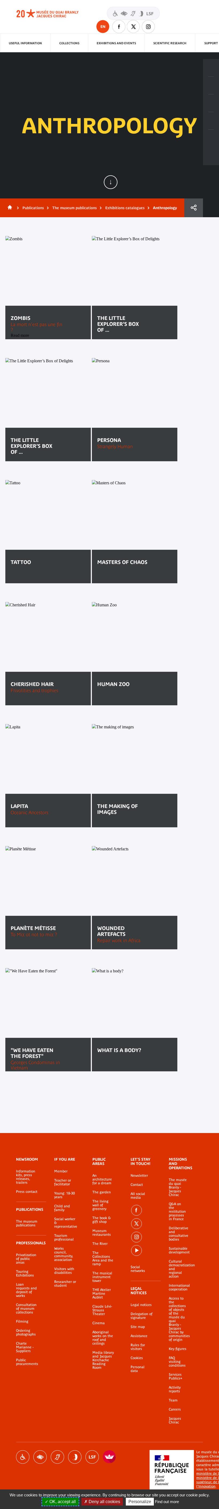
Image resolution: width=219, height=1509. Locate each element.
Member (61, 1171)
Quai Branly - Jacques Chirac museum (53, 13)
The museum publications (74, 208)
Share (193, 207)
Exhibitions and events (116, 43)
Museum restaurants (101, 1233)
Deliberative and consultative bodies (178, 1233)
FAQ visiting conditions (177, 1361)
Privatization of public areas (26, 1258)
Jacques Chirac (175, 1420)
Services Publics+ (175, 1376)
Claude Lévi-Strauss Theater (102, 1310)
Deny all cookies (104, 1501)
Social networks (138, 1269)
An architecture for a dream (102, 1179)
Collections (69, 43)
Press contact (26, 1192)
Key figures (177, 1349)
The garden (101, 1192)
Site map (138, 1327)
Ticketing (211, 68)
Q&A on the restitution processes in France (177, 1211)
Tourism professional (64, 1237)
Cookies (137, 1358)
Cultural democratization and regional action (178, 1269)
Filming (22, 1321)
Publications (33, 208)
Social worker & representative (65, 1222)
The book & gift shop (101, 1220)
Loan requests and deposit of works (26, 1290)
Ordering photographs (26, 1332)
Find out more (167, 1501)
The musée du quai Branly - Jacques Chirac (178, 1187)
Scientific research (169, 43)
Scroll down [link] (111, 182)
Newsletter (139, 1176)
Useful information (25, 43)
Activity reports (175, 1389)
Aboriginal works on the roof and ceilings (102, 1337)
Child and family (62, 1208)
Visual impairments (40, 1457)
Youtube (136, 1250)
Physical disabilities (22, 1457)
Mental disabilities (74, 1457)
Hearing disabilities (57, 1457)
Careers (175, 1409)
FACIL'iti (109, 1457)
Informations (211, 85)
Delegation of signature (141, 1316)
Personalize (139, 1501)
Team (173, 1400)
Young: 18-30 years (64, 1195)
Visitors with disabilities (133, 13)
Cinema (98, 1323)
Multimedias (211, 121)
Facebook (119, 26)
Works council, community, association (63, 1254)
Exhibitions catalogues (124, 208)
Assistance (139, 1336)
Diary (211, 103)
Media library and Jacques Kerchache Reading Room (103, 1360)
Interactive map (211, 138)
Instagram (148, 26)
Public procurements (27, 1362)
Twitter (133, 26)
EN (102, 26)
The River (100, 1244)
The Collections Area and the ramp (102, 1258)
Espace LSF (92, 1457)
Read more (28, 578)
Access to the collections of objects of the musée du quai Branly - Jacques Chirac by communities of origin (178, 1319)
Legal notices (141, 1305)
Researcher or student (65, 1283)
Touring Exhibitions (25, 1273)
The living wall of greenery (100, 1205)
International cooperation (178, 1287)
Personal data (137, 1369)
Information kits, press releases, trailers (25, 1177)
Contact (137, 1185)
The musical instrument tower (102, 1277)
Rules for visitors (138, 1347)
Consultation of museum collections (26, 1308)
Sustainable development (178, 1250)
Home (9, 207)
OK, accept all (62, 1501)
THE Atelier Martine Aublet (101, 1293)
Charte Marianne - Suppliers (25, 1347)
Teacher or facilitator (62, 1182)
